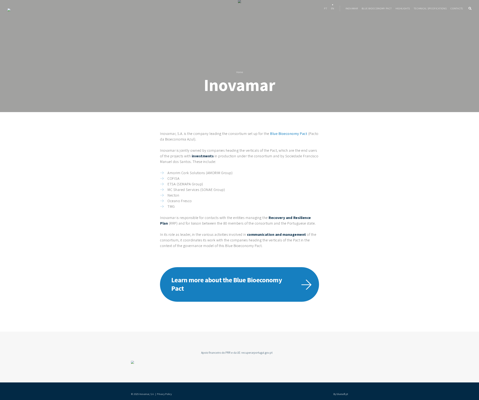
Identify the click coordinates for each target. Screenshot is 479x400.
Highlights (403, 8)
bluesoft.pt (342, 394)
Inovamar (352, 8)
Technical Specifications (430, 8)
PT (325, 8)
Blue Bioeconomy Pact (377, 8)
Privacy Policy (164, 394)
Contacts (456, 8)
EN (332, 8)
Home (239, 72)
